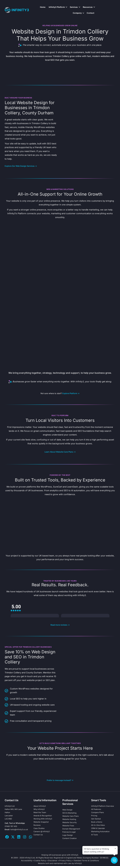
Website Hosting (69, 819)
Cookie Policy (40, 860)
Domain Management (71, 829)
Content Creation (69, 838)
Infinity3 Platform (57, 7)
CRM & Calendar (98, 828)
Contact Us (38, 835)
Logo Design (67, 835)
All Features (96, 809)
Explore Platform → (70, 393)
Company (77, 13)
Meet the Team (40, 812)
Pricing (94, 815)
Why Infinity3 (39, 809)
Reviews (37, 825)
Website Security (69, 822)
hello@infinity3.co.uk (19, 829)
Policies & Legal (69, 832)
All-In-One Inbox (98, 825)
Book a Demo (96, 822)
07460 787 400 (11, 826)
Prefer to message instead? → (60, 780)
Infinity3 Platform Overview (102, 806)
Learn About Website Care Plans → (60, 452)
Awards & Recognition (43, 815)
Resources (88, 7)
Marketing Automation (100, 831)
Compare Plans (97, 812)
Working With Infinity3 (43, 819)
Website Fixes (68, 825)
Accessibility (26, 860)
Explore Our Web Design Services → (21, 166)
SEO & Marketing (69, 813)
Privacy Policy (65, 860)
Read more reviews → (60, 625)
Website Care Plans (70, 816)
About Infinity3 (40, 806)
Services (74, 7)
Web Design (67, 810)
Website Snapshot (41, 822)
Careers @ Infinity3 (42, 831)
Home (42, 7)
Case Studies (39, 828)
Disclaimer (52, 860)
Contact (90, 13)
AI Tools (94, 835)
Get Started (96, 819)
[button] (66, 7)
